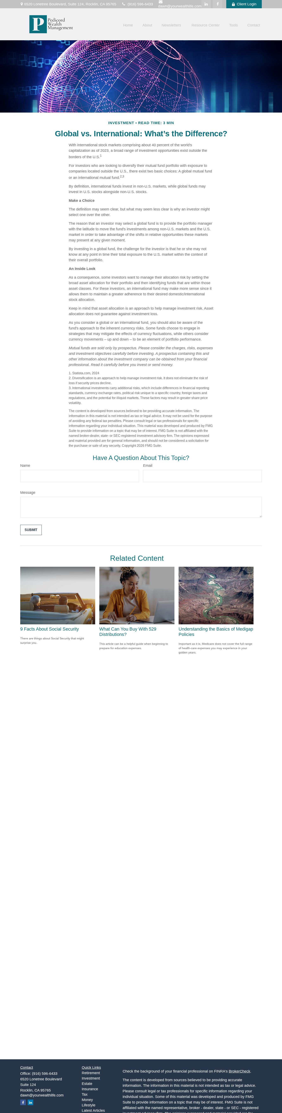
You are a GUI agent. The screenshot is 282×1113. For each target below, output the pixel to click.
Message (27, 493)
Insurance (90, 1089)
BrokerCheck (239, 1071)
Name (25, 465)
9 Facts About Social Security (49, 629)
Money (87, 1100)
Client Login (246, 4)
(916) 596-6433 (140, 4)
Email (147, 465)
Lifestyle (88, 1105)
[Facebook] (217, 4)
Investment (91, 1078)
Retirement (91, 1073)
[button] (128, 25)
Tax (85, 1094)
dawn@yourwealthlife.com (42, 1095)
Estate (87, 1084)
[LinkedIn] (206, 4)
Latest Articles (93, 1110)
